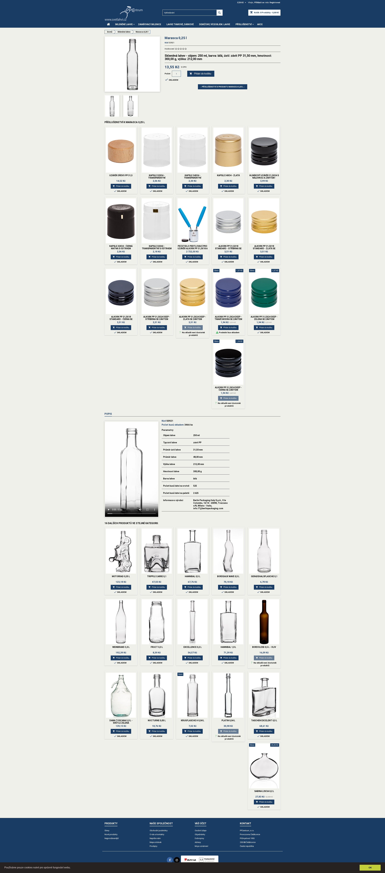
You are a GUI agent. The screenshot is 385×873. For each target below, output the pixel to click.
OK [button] (370, 867)
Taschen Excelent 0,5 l (264, 720)
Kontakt (245, 823)
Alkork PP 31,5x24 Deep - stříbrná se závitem (156, 318)
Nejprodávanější (112, 838)
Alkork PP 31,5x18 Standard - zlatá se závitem (264, 248)
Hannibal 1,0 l (228, 647)
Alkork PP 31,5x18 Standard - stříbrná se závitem (228, 248)
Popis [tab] (108, 413)
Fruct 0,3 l (157, 647)
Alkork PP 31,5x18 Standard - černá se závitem (120, 319)
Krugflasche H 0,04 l (192, 720)
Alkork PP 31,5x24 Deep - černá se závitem (228, 388)
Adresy (198, 842)
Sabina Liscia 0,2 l (264, 791)
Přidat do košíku (200, 73)
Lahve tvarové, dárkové (180, 24)
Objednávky (200, 834)
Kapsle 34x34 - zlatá (228, 175)
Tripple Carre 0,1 (156, 576)
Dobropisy (199, 838)
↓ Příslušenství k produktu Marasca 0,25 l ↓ (222, 87)
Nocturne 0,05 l (157, 720)
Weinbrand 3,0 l (121, 647)
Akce (260, 24)
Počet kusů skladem (173, 424)
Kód (166, 43)
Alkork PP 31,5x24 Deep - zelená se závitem (264, 318)
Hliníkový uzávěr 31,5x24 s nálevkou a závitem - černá (264, 177)
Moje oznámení (201, 846)
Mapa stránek (156, 842)
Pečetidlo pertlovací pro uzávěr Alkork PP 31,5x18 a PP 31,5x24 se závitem (193, 248)
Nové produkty (111, 834)
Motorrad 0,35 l (121, 576)
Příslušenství (244, 24)
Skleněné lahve (124, 24)
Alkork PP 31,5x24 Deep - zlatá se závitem (192, 318)
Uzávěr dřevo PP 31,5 (120, 175)
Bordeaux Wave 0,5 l (228, 576)
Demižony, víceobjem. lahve (214, 24)
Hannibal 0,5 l (192, 576)
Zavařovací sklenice (149, 24)
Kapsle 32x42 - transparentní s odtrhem (157, 247)
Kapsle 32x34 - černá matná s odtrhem (120, 247)
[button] (71, 867)
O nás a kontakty (157, 834)
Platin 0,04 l (228, 720)
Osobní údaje (200, 830)
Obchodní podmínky (158, 830)
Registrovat (275, 3)
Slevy (107, 830)
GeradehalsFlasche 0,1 (264, 576)
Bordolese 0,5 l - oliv (264, 647)
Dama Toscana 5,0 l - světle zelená (120, 721)
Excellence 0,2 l (192, 647)
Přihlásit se (259, 3)
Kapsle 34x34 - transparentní (192, 176)
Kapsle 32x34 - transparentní (156, 176)
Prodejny (153, 846)
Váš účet (200, 823)
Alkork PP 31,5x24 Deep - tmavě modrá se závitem (228, 318)
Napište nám (155, 838)
